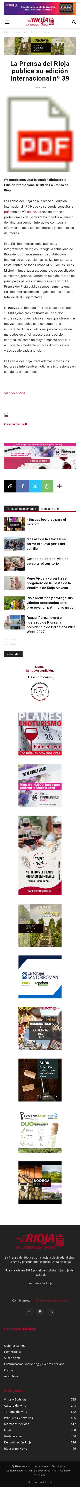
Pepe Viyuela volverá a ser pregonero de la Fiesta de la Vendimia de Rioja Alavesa (49, 583)
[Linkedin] (51, 1312)
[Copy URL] (10, 486)
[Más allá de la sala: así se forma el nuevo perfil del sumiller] (14, 544)
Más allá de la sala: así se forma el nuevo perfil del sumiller (46, 544)
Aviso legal (11, 1376)
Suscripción (12, 1358)
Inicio (7, 32)
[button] (7, 22)
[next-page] (13, 642)
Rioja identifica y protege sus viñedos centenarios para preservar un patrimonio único (50, 602)
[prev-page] (6, 642)
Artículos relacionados (21, 508)
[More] (59, 486)
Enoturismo (20, 32)
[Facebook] (22, 486)
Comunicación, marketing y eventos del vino (34, 1364)
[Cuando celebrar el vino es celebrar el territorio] (14, 563)
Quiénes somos (14, 1346)
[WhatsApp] (47, 486)
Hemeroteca (12, 1352)
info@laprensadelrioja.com (49, 1300)
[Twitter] (35, 486)
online (31, 212)
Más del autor (50, 508)
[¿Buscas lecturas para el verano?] (14, 524)
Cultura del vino (40, 32)
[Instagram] (40, 1312)
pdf (6, 212)
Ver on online (14, 393)
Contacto (10, 1370)
